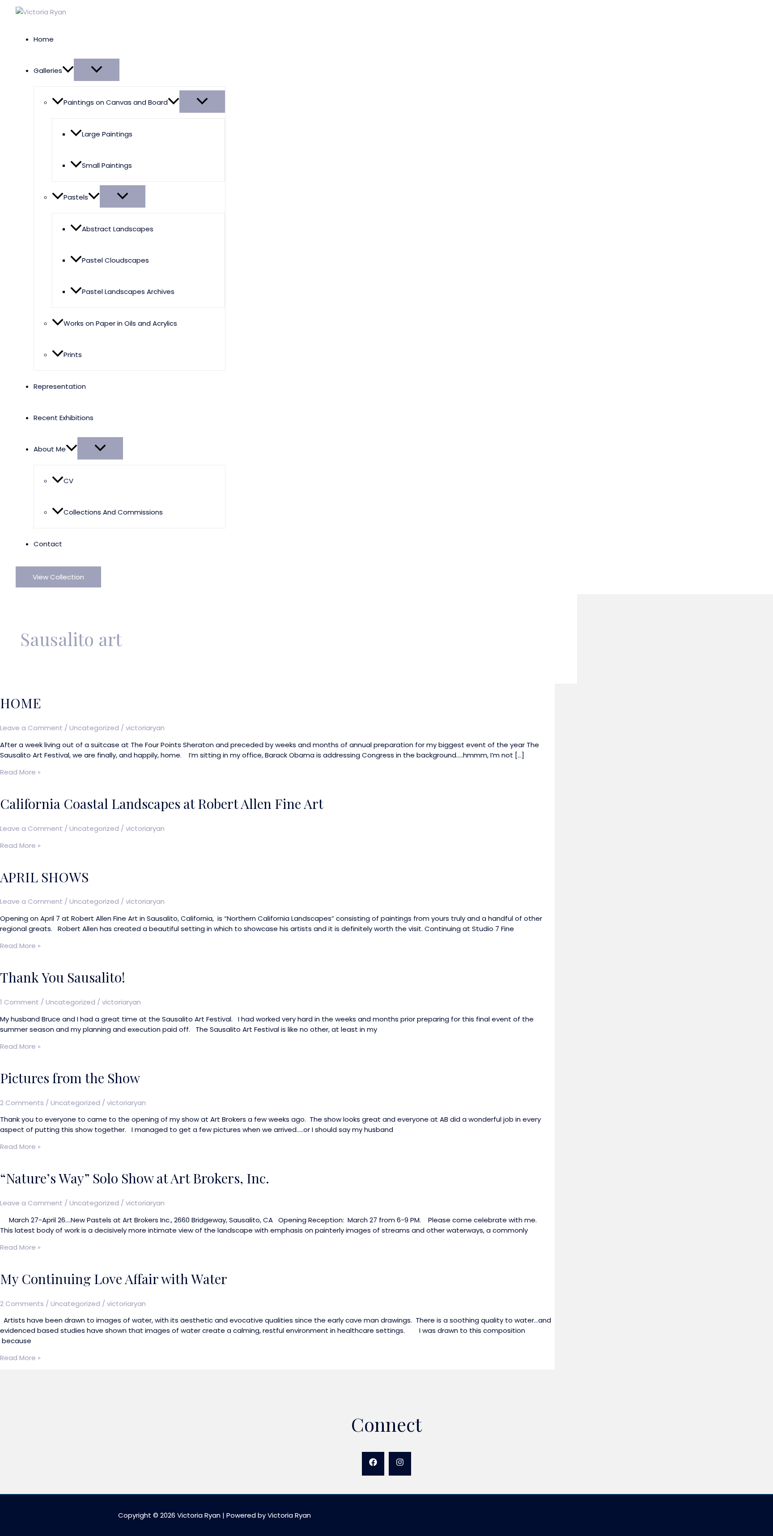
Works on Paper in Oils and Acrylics (120, 323)
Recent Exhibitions (63, 417)
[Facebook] (373, 1464)
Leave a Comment (31, 727)
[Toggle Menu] (96, 70)
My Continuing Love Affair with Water (113, 1279)
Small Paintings (107, 165)
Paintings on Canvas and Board (116, 102)
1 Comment (19, 1002)
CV (68, 480)
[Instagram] (400, 1464)
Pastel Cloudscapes (115, 260)
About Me (50, 449)
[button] (68, 70)
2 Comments (22, 1102)
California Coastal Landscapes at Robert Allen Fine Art (161, 804)
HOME (20, 703)
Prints (73, 354)
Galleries (48, 70)
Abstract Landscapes (117, 229)
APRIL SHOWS (44, 877)
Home (44, 39)
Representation (60, 386)
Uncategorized (94, 727)
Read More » (20, 772)
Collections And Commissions (113, 512)
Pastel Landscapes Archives (128, 291)
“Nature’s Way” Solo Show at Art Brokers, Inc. (134, 1178)
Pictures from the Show (70, 1078)
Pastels (76, 197)
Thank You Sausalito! (62, 977)
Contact (48, 544)
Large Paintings (107, 134)
